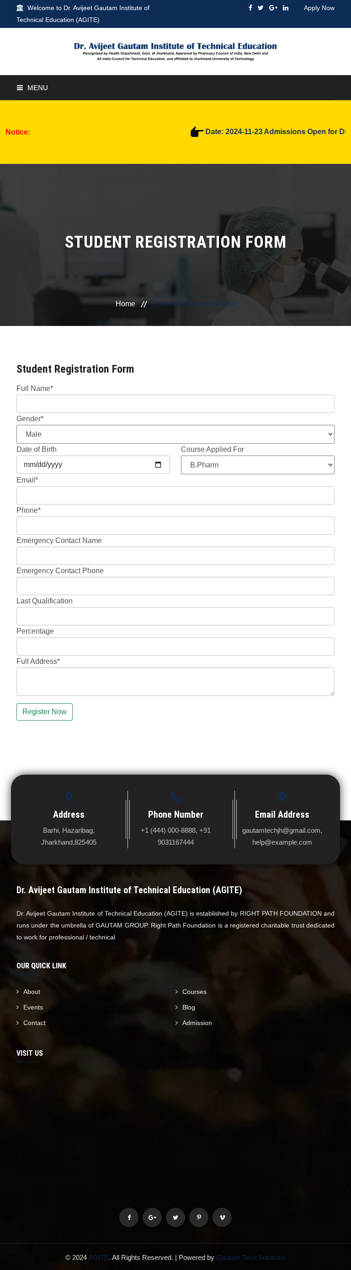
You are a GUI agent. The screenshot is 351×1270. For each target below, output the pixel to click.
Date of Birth (36, 449)
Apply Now (319, 7)
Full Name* (34, 388)
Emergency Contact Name (59, 540)
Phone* (28, 510)
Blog (188, 1007)
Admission (197, 1022)
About (31, 991)
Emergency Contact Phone (60, 571)
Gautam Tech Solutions (251, 1257)
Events (33, 1007)
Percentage (35, 631)
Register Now (44, 712)
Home (125, 304)
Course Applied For (212, 449)
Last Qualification (44, 601)
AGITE (98, 1257)
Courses (194, 991)
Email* (27, 480)
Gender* (29, 419)
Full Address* (38, 661)
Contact (34, 1022)
